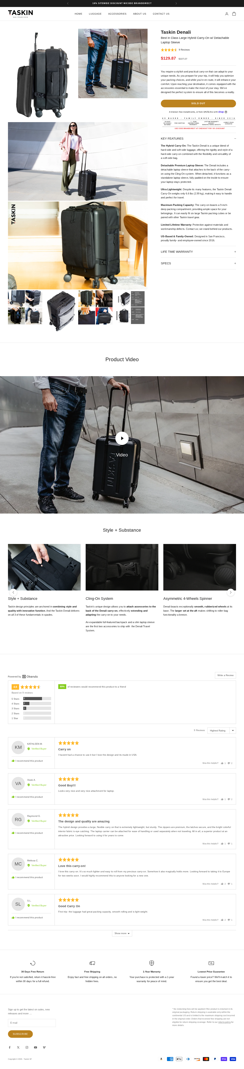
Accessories (117, 13)
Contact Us (161, 13)
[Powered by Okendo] (23, 677)
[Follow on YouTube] (35, 1047)
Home (78, 13)
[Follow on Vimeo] (44, 1047)
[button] (175, 49)
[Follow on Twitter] (18, 1047)
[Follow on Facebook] (9, 1047)
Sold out (198, 103)
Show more (120, 933)
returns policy (224, 1022)
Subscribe (20, 1034)
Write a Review (225, 675)
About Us (139, 13)
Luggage (95, 13)
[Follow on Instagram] (27, 1047)
